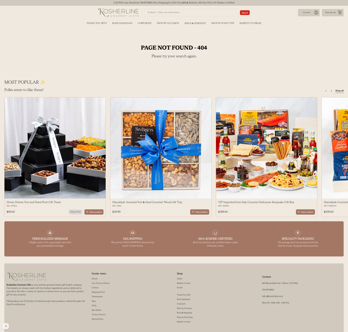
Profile (180, 288)
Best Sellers (96, 310)
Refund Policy (97, 319)
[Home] (118, 13)
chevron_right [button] (331, 91)
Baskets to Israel (251, 23)
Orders (180, 279)
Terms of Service (99, 315)
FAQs (94, 306)
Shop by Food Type (222, 23)
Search (245, 12)
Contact (95, 288)
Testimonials (97, 297)
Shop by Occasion (168, 23)
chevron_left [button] (326, 91)
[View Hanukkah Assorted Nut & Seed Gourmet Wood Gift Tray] (160, 147)
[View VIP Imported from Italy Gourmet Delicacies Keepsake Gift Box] (266, 147)
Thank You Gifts (96, 23)
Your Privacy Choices (101, 283)
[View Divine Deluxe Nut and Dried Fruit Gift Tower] (55, 147)
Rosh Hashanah (122, 23)
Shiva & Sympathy (195, 23)
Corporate (144, 23)
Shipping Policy (98, 292)
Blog (94, 301)
